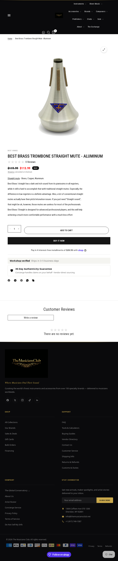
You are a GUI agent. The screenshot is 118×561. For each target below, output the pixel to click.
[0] (53, 32)
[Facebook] (9, 280)
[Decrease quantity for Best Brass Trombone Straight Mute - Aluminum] (10, 228)
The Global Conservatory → (17, 490)
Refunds (108, 546)
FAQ (64, 422)
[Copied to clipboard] (34, 280)
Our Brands (10, 428)
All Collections (11, 422)
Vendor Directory (70, 439)
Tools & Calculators (70, 428)
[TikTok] (30, 400)
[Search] (48, 32)
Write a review (31, 317)
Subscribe (104, 500)
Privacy (91, 546)
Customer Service (70, 450)
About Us (9, 496)
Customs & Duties (70, 467)
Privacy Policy (11, 513)
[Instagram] (22, 400)
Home (10, 39)
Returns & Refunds (70, 462)
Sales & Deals (11, 433)
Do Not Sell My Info (14, 524)
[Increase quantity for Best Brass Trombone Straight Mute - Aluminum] (18, 228)
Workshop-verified (20, 260)
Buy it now (59, 241)
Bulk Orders (10, 445)
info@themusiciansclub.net (78, 516)
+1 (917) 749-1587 (73, 521)
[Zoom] (104, 50)
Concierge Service (13, 507)
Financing (9, 450)
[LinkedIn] (37, 400)
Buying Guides (68, 433)
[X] (16, 280)
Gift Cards (9, 439)
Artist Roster (10, 502)
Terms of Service (12, 519)
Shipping (11, 172)
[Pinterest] (22, 280)
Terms (99, 546)
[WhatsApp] (28, 280)
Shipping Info (68, 456)
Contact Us (67, 445)
